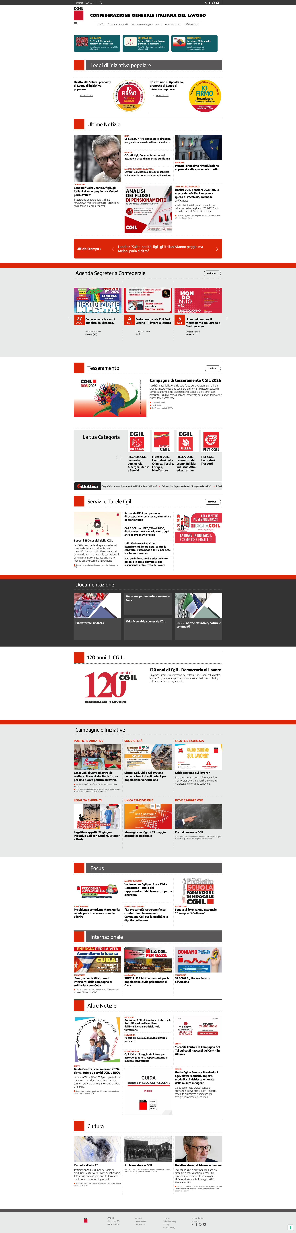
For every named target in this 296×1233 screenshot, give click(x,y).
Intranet (79, 3)
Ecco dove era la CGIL (189, 832)
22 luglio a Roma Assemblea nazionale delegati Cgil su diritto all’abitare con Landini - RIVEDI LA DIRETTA (97, 790)
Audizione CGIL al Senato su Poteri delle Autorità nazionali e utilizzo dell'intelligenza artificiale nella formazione (147, 1025)
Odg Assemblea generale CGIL (146, 621)
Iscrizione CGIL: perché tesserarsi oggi (199, 42)
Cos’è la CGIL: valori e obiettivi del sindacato (101, 42)
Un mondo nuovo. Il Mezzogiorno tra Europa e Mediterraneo (203, 322)
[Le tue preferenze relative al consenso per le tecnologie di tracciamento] (291, 1228)
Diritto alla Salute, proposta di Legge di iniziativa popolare (92, 85)
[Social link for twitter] (206, 3)
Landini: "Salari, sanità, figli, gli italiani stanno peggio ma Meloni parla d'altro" (96, 191)
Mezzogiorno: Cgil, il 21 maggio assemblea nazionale (145, 833)
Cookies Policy (169, 1227)
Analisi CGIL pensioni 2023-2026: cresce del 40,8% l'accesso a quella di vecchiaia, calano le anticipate (197, 195)
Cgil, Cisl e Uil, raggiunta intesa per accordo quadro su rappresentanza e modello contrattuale (145, 1057)
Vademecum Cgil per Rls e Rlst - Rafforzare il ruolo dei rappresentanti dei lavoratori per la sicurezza (148, 889)
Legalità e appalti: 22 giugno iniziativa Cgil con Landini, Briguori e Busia (97, 835)
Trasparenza (140, 1224)
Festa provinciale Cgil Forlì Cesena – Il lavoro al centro (153, 320)
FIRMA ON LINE (86, 95)
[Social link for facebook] (209, 3)
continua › (213, 368)
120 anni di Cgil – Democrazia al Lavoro (185, 669)
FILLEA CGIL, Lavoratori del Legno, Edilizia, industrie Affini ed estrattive (186, 463)
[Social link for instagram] (213, 3)
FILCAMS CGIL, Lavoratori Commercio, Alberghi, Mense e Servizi (138, 463)
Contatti (138, 1218)
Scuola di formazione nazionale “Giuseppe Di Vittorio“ (196, 911)
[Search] (101, 3)
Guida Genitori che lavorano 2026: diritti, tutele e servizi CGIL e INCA (97, 1070)
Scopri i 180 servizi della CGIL (93, 540)
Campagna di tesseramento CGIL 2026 (185, 380)
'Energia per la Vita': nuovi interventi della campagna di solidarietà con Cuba (93, 981)
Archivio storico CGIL (138, 1165)
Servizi (159, 24)
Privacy (166, 1224)
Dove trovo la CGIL (159, 402)
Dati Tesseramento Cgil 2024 (162, 408)
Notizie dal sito (197, 1218)
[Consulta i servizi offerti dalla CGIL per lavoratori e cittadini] (130, 43)
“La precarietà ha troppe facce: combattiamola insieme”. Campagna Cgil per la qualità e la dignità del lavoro (146, 915)
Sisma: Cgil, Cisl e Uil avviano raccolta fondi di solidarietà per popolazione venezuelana (145, 776)
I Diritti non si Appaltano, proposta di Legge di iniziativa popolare (167, 85)
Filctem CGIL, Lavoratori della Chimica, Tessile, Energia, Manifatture (163, 463)
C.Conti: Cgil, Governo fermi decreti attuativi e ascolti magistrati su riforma (147, 157)
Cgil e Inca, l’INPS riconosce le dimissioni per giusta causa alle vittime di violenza (147, 140)
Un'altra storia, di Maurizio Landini (198, 1165)
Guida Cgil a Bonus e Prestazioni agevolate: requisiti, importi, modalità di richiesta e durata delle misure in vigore (196, 1077)
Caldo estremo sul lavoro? (192, 772)
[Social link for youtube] (217, 3)
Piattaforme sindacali (89, 623)
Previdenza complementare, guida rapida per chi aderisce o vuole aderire (97, 913)
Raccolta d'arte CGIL (87, 1165)
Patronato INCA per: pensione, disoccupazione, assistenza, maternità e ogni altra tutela (147, 516)
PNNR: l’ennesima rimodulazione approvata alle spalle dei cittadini (197, 167)
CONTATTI (90, 3)
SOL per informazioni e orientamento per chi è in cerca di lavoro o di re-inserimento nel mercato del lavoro (146, 562)
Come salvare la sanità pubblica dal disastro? (100, 320)
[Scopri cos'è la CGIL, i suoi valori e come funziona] (82, 43)
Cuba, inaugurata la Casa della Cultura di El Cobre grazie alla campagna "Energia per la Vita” (97, 991)
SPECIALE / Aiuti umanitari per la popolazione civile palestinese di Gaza (146, 981)
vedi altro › (212, 273)
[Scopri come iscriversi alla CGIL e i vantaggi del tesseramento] (179, 43)
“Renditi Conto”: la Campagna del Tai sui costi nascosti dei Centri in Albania (197, 1050)
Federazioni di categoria (142, 24)
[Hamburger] (75, 23)
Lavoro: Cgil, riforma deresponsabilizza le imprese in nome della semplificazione (147, 173)
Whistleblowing (169, 1221)
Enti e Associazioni (173, 24)
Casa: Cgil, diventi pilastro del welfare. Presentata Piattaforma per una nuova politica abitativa (96, 776)
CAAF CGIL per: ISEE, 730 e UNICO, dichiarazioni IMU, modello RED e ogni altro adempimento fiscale (146, 531)
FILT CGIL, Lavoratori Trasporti (208, 460)
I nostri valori (156, 405)
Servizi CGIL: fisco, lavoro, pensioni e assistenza (151, 42)
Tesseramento (140, 1221)
